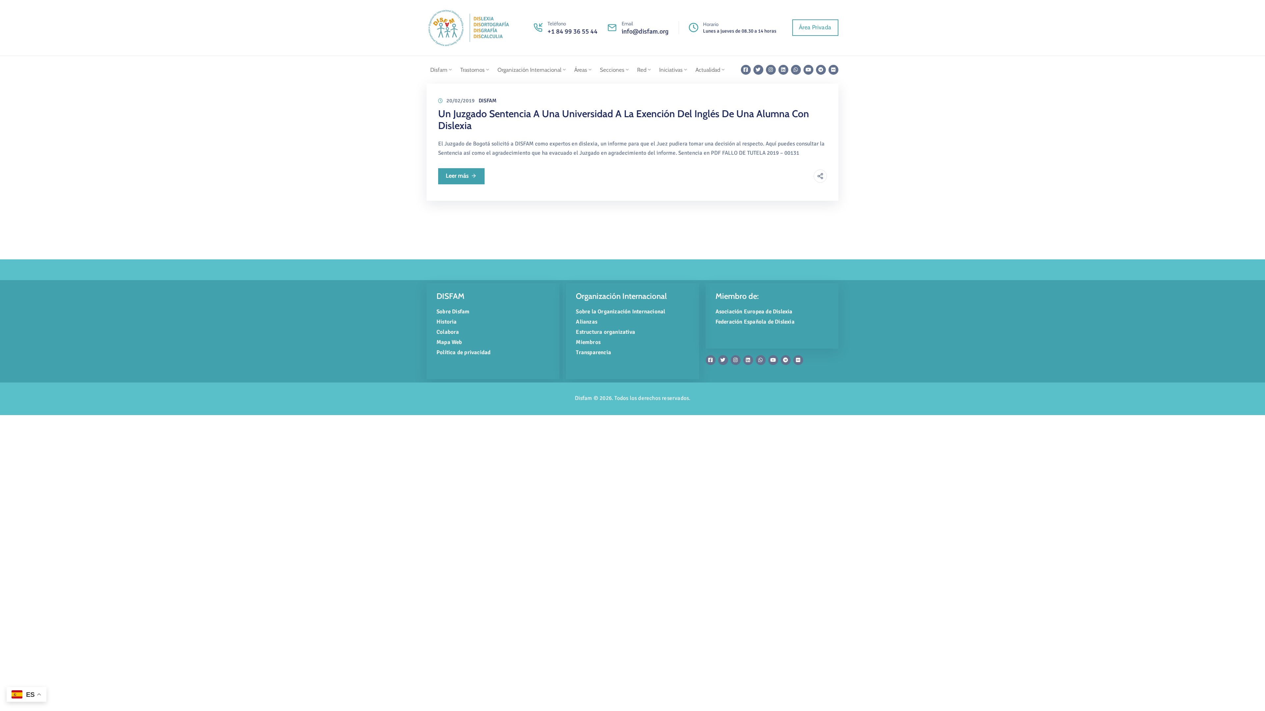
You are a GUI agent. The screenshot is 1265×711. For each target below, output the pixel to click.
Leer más (457, 175)
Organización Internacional (529, 69)
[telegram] (821, 70)
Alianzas (586, 321)
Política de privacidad (463, 352)
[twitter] (758, 70)
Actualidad (707, 69)
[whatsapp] (796, 70)
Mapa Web (449, 342)
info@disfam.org (645, 31)
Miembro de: (737, 296)
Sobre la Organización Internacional (620, 311)
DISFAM (487, 100)
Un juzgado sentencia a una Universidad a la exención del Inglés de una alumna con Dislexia (623, 120)
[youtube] (808, 70)
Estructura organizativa (605, 332)
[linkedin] (783, 70)
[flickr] (833, 70)
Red (641, 69)
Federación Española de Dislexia (755, 321)
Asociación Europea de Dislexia (754, 311)
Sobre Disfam (452, 311)
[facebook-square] (746, 70)
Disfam (438, 69)
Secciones (612, 69)
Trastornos (472, 69)
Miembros (588, 342)
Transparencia (593, 352)
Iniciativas (671, 69)
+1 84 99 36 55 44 (573, 31)
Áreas (580, 69)
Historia (446, 321)
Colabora (447, 332)
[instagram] (771, 70)
